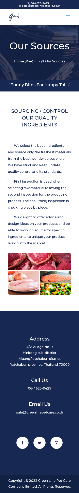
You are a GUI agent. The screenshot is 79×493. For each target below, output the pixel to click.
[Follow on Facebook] (22, 443)
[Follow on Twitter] (39, 443)
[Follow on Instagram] (56, 443)
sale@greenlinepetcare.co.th (39, 412)
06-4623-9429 (39, 388)
